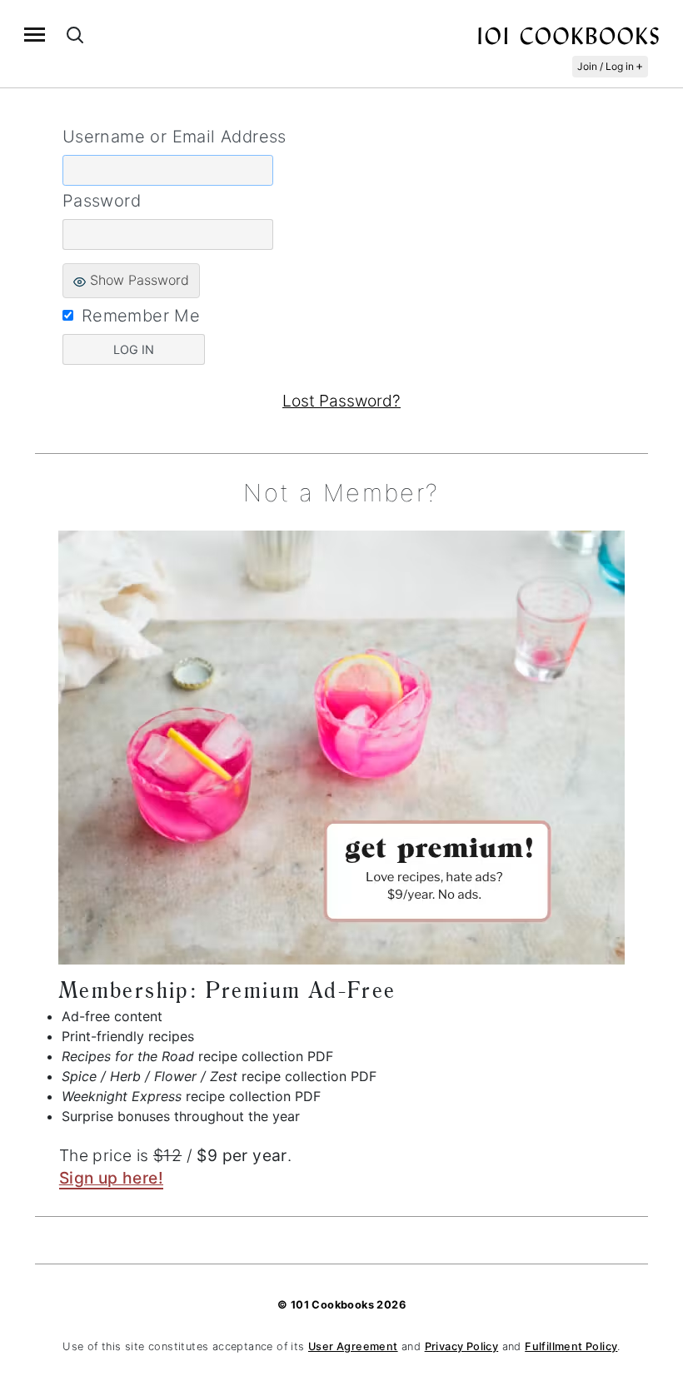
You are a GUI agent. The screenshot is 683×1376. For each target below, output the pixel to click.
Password (101, 201)
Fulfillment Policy (571, 1346)
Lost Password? (341, 401)
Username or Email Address (174, 137)
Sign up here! (111, 1178)
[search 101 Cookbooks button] (75, 34)
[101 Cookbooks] (568, 35)
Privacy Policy (462, 1346)
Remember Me (141, 316)
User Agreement (353, 1346)
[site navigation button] (34, 34)
